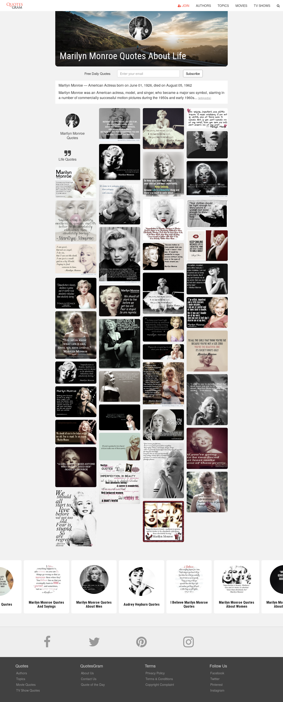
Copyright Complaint (159, 684)
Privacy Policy (155, 673)
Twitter (215, 679)
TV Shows (262, 5)
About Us (87, 673)
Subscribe (193, 73)
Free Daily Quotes (97, 73)
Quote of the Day (93, 684)
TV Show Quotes (28, 690)
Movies (241, 5)
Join (185, 5)
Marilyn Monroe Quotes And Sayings (46, 604)
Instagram (217, 690)
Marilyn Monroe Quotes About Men (94, 604)
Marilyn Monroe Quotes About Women (236, 604)
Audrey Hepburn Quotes (142, 604)
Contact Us (88, 679)
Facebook (217, 673)
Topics (223, 5)
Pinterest (216, 684)
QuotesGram (15, 5)
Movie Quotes (26, 684)
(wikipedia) (204, 98)
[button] (278, 5)
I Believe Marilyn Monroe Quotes (189, 604)
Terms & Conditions (159, 679)
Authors (203, 5)
